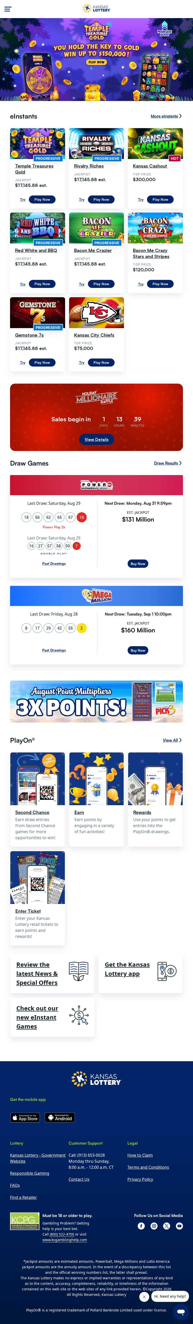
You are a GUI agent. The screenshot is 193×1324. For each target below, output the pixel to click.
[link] (96, 702)
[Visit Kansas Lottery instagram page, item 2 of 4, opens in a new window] (154, 1226)
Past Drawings (54, 563)
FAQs (15, 1185)
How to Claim (140, 1155)
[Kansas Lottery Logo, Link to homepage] (96, 9)
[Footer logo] (96, 1079)
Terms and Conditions (148, 1167)
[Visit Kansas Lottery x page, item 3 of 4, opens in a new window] (166, 1226)
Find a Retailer (23, 1197)
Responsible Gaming (29, 1173)
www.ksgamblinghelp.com (64, 1239)
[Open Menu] (8, 9)
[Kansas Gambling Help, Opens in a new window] (24, 1221)
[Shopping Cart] (186, 9)
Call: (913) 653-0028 (87, 1155)
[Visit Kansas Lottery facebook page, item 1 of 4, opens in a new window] (141, 1226)
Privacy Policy (140, 1179)
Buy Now (138, 564)
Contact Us (79, 1179)
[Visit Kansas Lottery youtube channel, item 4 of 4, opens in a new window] (179, 1226)
